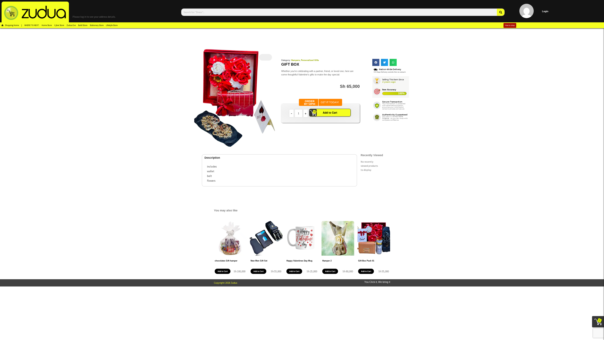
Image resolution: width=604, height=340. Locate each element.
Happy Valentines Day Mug (299, 261)
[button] (375, 62)
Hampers (295, 60)
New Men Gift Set (259, 261)
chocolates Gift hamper (226, 261)
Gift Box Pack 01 (366, 261)
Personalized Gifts (310, 60)
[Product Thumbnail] (265, 57)
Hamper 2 (327, 261)
